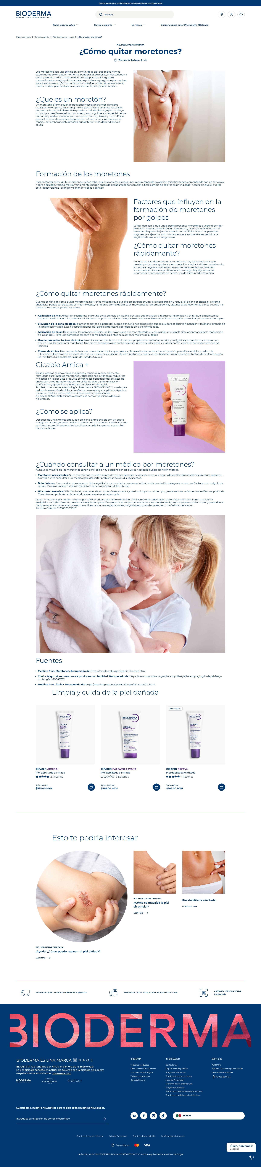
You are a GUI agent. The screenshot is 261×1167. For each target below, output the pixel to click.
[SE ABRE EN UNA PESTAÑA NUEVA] (82, 1060)
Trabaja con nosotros (140, 1076)
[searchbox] (139, 14)
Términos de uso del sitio (144, 1136)
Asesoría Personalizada (222, 1072)
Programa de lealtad (175, 1087)
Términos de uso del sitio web (179, 1084)
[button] (241, 14)
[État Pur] (74, 1081)
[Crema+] (195, 734)
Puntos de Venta (223, 1077)
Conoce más (220, 994)
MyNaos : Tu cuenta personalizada (227, 1068)
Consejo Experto (137, 1080)
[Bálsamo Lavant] (130, 734)
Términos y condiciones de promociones (184, 1091)
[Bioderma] (23, 1081)
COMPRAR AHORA (155, 3)
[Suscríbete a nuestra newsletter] (104, 1119)
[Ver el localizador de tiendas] (221, 14)
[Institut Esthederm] (49, 1081)
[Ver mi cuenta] (231, 14)
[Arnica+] (65, 734)
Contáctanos (171, 1065)
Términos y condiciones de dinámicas (183, 1095)
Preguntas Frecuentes (176, 1072)
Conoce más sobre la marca (143, 1068)
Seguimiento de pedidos (177, 1068)
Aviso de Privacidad (174, 1080)
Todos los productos (139, 1065)
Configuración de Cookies (172, 1136)
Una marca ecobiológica (141, 1072)
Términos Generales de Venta (179, 1076)
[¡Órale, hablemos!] (251, 1157)
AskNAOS (216, 1065)
